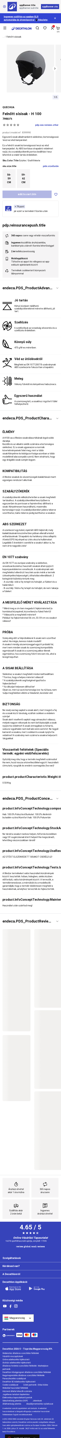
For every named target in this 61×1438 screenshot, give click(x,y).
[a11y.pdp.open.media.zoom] (30, 68)
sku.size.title (9, 166)
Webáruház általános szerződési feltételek (21, 1353)
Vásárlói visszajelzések (13, 1356)
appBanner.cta (50, 6)
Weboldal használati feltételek (15, 1388)
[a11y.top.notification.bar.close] (55, 18)
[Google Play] (39, 1288)
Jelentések (37, 1401)
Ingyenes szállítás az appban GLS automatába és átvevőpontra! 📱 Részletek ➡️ (26, 19)
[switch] (55, 194)
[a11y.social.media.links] (5, 1306)
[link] (30, 1246)
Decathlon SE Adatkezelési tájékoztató (19, 1382)
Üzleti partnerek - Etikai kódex (35, 1385)
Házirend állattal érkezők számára (17, 1391)
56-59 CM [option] (9, 178)
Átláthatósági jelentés (12, 1404)
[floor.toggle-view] (57, 288)
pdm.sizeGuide (50, 166)
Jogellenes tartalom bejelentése (16, 1394)
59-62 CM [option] (23, 178)
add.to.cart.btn (27, 194)
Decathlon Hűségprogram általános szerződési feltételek (27, 1372)
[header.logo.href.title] (21, 28)
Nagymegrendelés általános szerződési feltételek (23, 1375)
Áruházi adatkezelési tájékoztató (17, 1363)
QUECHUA (8, 107)
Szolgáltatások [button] (12, 1258)
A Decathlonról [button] (11, 1274)
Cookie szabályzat (10, 1385)
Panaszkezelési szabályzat (14, 1378)
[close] (4, 6)
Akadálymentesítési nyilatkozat (39, 1404)
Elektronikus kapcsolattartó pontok (17, 1397)
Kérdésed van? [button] (11, 1266)
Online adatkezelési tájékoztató (16, 1359)
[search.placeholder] (37, 28)
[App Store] (15, 1288)
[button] (54, 68)
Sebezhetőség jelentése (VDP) (15, 1401)
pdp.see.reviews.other (46, 125)
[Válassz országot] (18, 1318)
